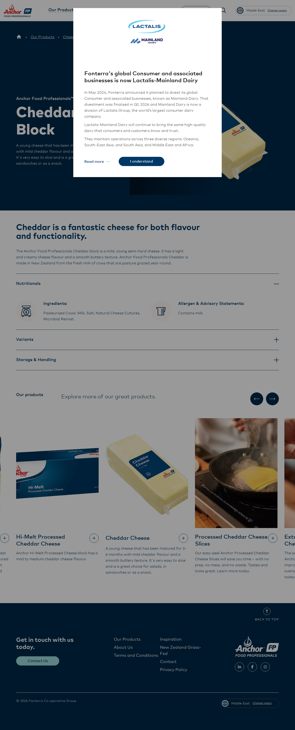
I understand (141, 161)
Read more (94, 162)
